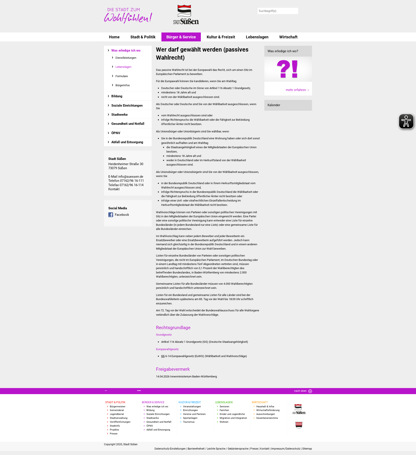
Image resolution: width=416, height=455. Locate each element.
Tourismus (189, 422)
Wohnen (224, 422)
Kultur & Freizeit (221, 37)
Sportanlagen (190, 418)
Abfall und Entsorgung (127, 142)
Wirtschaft (288, 37)
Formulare (121, 76)
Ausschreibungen (265, 414)
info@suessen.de (130, 177)
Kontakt (114, 189)
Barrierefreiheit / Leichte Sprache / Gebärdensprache (218, 448)
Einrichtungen (190, 410)
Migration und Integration (233, 418)
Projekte (114, 429)
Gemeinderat (117, 410)
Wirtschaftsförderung (268, 410)
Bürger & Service (181, 37)
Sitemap (307, 448)
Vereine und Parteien (194, 414)
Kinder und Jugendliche (232, 414)
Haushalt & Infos (265, 406)
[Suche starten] (306, 11)
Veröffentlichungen (120, 422)
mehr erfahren (296, 90)
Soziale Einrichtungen (127, 105)
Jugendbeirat (117, 414)
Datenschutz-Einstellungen (170, 448)
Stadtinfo (115, 425)
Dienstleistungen (125, 57)
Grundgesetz (164, 334)
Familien (224, 410)
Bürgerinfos (122, 85)
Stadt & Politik (143, 37)
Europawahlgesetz (167, 349)
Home (114, 37)
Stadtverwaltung (118, 418)
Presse (113, 433)
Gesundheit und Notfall (127, 124)
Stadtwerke (119, 115)
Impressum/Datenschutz (286, 448)
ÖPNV (115, 133)
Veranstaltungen (192, 406)
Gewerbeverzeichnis (267, 418)
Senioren (224, 406)
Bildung (116, 96)
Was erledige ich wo (125, 50)
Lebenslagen (257, 37)
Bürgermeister (117, 406)
